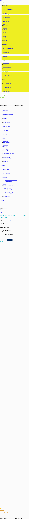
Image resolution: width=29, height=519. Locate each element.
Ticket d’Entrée (5, 154)
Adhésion (4, 111)
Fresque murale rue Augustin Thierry (7, 172)
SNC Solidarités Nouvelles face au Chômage (8, 153)
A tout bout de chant (5, 130)
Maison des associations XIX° (6, 157)
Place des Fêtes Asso (5, 149)
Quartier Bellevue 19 (5, 150)
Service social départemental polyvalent (8, 185)
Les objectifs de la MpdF (6, 110)
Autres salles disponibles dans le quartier (8, 114)
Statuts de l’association (6, 115)
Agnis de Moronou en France (6, 122)
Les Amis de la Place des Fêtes (7, 142)
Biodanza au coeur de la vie (6, 127)
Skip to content (2, 0)
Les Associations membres (5, 119)
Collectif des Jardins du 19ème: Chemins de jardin (11, 180)
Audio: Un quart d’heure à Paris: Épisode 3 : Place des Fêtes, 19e (11, 170)
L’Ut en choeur (5, 146)
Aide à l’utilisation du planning (6, 162)
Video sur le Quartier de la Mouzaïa (9, 193)
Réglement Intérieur (3, 513)
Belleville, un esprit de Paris (6, 126)
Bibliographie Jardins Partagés (8, 181)
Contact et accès (4, 197)
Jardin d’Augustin (5, 118)
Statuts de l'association (4, 512)
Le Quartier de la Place (4, 176)
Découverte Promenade (6, 169)
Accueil (2, 107)
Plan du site (2, 510)
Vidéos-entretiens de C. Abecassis (9, 192)
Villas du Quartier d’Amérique (6, 196)
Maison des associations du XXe (7, 158)
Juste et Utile (4, 137)
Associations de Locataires (6, 123)
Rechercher (2, 237)
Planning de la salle (5, 161)
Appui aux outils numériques (6, 173)
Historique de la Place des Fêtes (8, 189)
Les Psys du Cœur (5, 145)
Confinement (3, 165)
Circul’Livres (4, 131)
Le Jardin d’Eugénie (5, 141)
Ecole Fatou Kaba (5, 134)
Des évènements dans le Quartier (6, 166)
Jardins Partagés (5, 177)
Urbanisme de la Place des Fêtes (7, 188)
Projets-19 (4, 184)
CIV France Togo (5, 133)
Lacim (4, 138)
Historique (3, 200)
